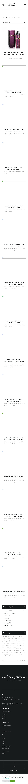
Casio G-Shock (9, 641)
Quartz (7, 652)
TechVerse (15, 705)
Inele (7, 647)
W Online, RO (10, 697)
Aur (12, 638)
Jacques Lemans (6, 648)
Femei (14, 95)
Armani (8, 638)
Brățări (13, 640)
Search (3, 660)
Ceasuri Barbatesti (19, 641)
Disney (11, 645)
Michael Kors (19, 648)
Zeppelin (11, 655)
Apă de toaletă (5, 172)
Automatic (16, 638)
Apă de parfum (5, 95)
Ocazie (3, 650)
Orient (13, 650)
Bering (22, 638)
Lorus (13, 648)
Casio (3, 641)
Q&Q (3, 652)
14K (3, 636)
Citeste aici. (7, 778)
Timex (15, 654)
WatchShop (5, 655)
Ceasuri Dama (5, 643)
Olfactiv (20, 58)
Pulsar (22, 650)
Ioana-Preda (13, 647)
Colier (3, 645)
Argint (3, 638)
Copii (7, 645)
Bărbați (9, 171)
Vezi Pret (14, 48)
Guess (3, 647)
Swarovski (21, 652)
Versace (20, 654)
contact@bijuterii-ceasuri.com (13, 699)
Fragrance (16, 58)
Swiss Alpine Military (7, 654)
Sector (12, 652)
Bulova (18, 640)
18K (6, 636)
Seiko (16, 652)
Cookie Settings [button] (5, 781)
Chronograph (20, 643)
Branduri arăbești (10, 58)
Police (17, 650)
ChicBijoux (12, 643)
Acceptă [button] (12, 781)
